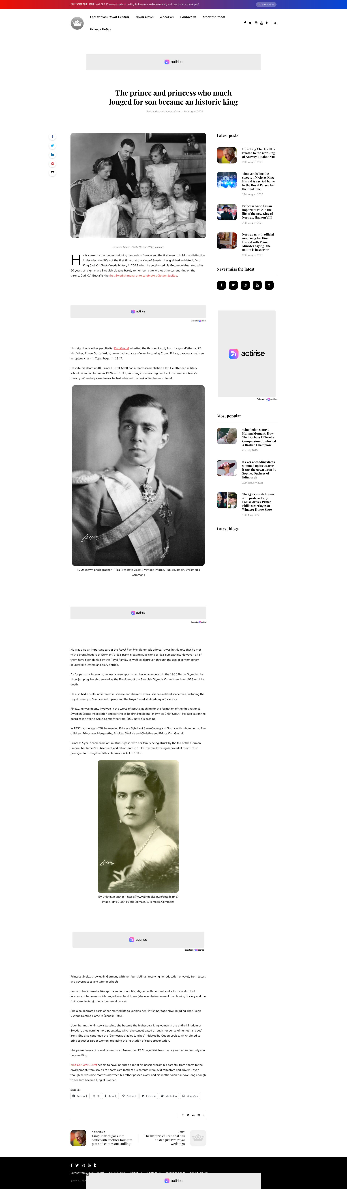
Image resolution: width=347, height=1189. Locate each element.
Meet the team (214, 17)
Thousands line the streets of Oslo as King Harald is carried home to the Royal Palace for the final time (258, 181)
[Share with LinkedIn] (52, 154)
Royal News (145, 17)
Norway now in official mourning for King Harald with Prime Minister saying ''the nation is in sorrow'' (258, 242)
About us (167, 17)
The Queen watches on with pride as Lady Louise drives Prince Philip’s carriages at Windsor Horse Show (258, 501)
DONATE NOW (266, 4)
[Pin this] (52, 163)
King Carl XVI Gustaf (83, 1065)
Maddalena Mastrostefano (165, 111)
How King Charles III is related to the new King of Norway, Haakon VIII (258, 153)
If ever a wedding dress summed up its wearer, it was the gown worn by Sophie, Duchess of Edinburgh (259, 469)
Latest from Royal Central (109, 17)
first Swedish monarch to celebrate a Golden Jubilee (143, 276)
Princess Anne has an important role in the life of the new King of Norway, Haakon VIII (257, 211)
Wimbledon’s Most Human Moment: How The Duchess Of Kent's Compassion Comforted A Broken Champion (259, 437)
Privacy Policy (100, 29)
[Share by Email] (52, 172)
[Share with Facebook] (52, 136)
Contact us (188, 17)
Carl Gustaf (121, 348)
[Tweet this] (52, 145)
